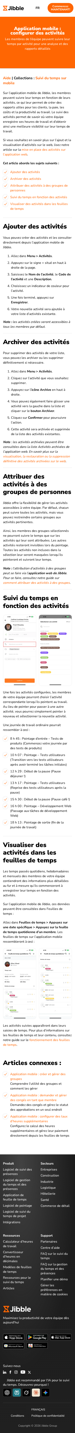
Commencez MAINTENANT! (60, 7)
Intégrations (11, 1222)
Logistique (48, 1188)
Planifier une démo (54, 1279)
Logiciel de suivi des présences (17, 1171)
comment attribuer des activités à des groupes (36, 583)
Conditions (17, 1416)
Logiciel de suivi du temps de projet (16, 1213)
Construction (50, 1175)
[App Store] (13, 1337)
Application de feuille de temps (15, 1197)
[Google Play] (37, 1337)
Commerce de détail (55, 1206)
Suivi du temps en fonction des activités (38, 197)
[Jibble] (13, 7)
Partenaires (49, 1241)
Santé (45, 1200)
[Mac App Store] (60, 1337)
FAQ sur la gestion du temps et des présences (54, 1269)
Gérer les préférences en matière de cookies (54, 1289)
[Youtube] (22, 1372)
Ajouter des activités (25, 172)
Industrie (47, 1182)
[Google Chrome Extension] (37, 1345)
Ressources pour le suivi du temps (17, 1280)
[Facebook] (10, 1372)
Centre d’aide (50, 1248)
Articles (8, 1288)
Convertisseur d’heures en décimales (13, 1256)
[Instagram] (16, 1372)
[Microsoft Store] (13, 1345)
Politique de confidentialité (47, 1416)
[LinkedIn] (4, 1372)
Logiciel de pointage (17, 1205)
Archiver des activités (25, 179)
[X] (29, 1372)
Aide (7, 78)
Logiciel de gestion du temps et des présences (16, 1184)
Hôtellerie (48, 1194)
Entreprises (49, 1169)
